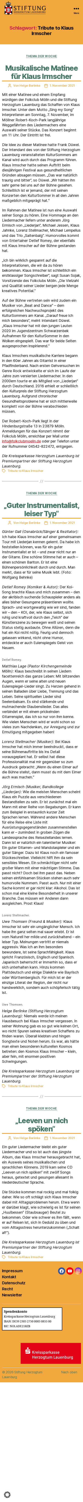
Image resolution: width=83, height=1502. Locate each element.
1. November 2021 (62, 85)
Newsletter (12, 1295)
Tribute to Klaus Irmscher (26, 471)
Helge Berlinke (30, 85)
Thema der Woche (41, 56)
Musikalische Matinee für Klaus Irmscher (41, 72)
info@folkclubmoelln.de (21, 441)
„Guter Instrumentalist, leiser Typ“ (42, 509)
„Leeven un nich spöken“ (41, 1124)
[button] (7, 1494)
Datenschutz (13, 1282)
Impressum (12, 1270)
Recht (7, 1289)
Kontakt (9, 1276)
